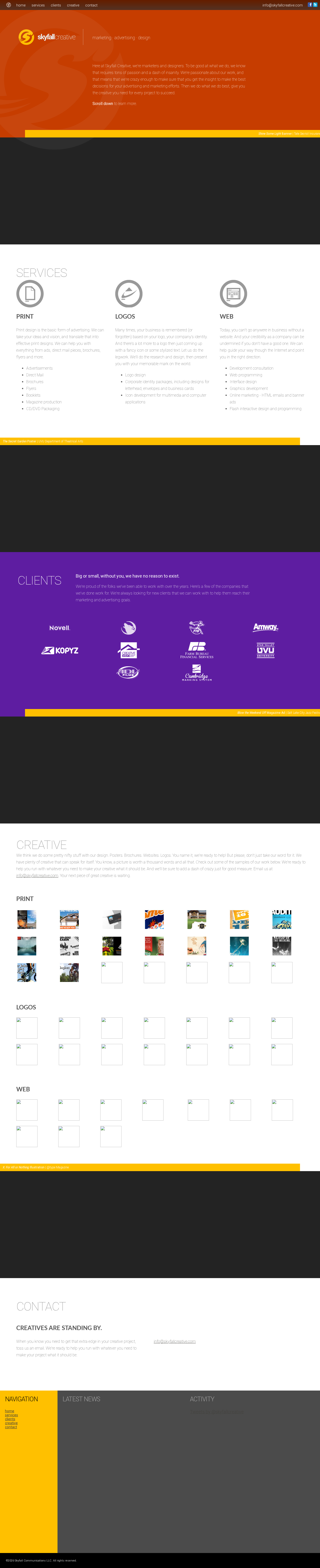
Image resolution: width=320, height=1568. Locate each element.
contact (91, 5)
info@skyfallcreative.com (282, 5)
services (38, 5)
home (21, 5)
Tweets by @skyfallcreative (217, 1411)
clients (56, 5)
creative (73, 5)
